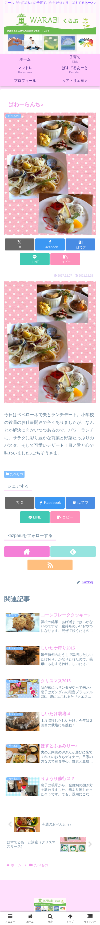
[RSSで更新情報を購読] (50, 565)
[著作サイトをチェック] (27, 551)
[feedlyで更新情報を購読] (73, 551)
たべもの (16, 474)
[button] (65, 259)
